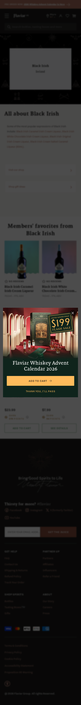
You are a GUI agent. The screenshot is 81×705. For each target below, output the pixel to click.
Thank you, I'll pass (40, 391)
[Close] (73, 313)
